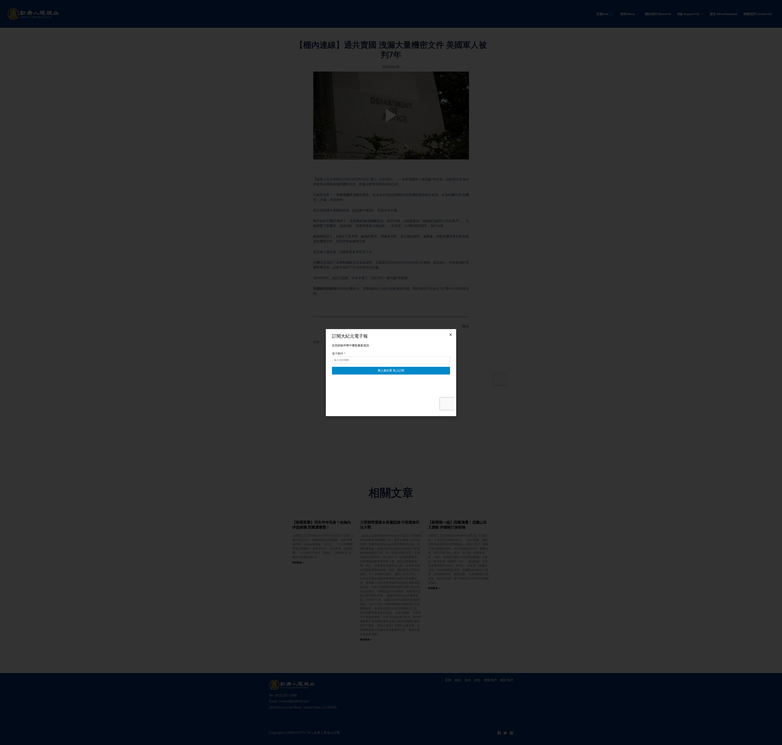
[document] (391, 372)
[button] (450, 334)
